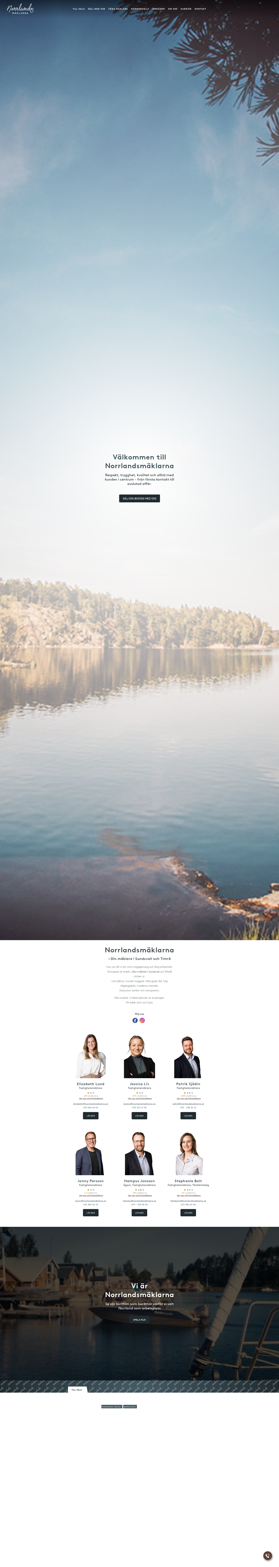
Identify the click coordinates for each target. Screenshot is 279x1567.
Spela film (139, 1319)
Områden (158, 9)
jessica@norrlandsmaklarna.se (140, 1104)
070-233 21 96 (139, 1108)
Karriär (186, 9)
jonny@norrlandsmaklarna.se (90, 1201)
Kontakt (200, 9)
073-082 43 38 (188, 1205)
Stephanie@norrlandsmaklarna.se (188, 1201)
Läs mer (91, 1116)
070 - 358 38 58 (139, 1205)
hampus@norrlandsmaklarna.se (139, 1201)
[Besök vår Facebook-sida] (136, 1021)
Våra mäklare (118, 9)
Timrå (168, 971)
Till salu (79, 9)
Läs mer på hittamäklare (91, 1098)
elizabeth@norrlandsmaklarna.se (90, 1104)
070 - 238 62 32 (188, 1108)
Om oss (172, 9)
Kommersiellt (140, 9)
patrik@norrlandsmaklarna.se (188, 1104)
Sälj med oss (96, 9)
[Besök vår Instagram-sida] (143, 1021)
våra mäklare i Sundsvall (145, 971)
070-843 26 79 (90, 1205)
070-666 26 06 (90, 1108)
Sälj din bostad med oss (139, 498)
